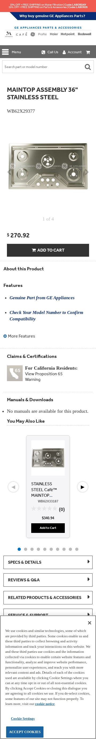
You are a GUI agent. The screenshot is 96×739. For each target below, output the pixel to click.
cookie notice (45, 704)
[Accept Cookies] (89, 623)
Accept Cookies (25, 732)
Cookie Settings (23, 719)
